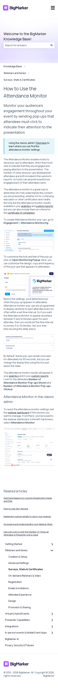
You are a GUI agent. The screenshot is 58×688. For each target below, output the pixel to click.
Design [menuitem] (12, 601)
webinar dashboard (18, 412)
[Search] (51, 45)
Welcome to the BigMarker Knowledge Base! (25, 36)
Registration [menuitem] (15, 582)
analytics (26, 206)
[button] (52, 544)
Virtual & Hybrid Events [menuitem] (17, 613)
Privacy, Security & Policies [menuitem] (19, 645)
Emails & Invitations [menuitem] (18, 588)
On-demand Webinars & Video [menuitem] (24, 575)
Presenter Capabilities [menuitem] (17, 620)
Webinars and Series (15, 73)
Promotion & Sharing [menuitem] (19, 607)
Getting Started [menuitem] (13, 544)
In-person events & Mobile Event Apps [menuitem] (26, 632)
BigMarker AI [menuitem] (12, 639)
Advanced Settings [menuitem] (18, 563)
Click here (41, 143)
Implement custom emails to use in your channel (27, 516)
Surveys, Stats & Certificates (19, 79)
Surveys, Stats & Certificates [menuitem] (25, 569)
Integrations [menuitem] (11, 626)
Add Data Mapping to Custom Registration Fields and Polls (28, 499)
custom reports (44, 206)
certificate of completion (21, 212)
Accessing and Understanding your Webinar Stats (28, 524)
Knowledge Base (13, 66)
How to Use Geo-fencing (16, 508)
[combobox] (26, 45)
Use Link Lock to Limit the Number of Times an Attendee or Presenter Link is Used (26, 533)
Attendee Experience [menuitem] (20, 594)
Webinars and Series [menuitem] (16, 550)
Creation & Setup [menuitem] (17, 556)
